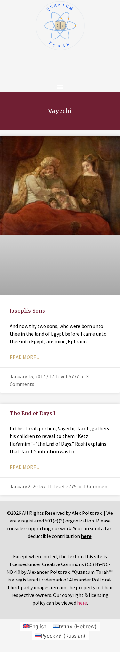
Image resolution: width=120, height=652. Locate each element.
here (82, 602)
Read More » (24, 357)
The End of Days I (32, 413)
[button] (60, 86)
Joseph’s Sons (27, 310)
